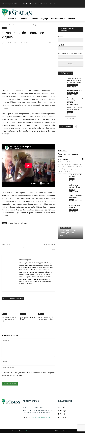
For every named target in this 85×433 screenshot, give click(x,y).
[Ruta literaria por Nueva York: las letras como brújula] (10, 309)
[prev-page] (3, 326)
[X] (22, 48)
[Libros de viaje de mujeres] (62, 92)
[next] (81, 126)
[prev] (77, 126)
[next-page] (6, 326)
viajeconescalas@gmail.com (40, 417)
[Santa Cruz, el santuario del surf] (28, 309)
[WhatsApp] (33, 48)
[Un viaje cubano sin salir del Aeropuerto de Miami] (46, 309)
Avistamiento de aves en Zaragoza (14, 247)
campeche (18, 223)
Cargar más (70, 118)
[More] (53, 48)
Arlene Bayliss (8, 43)
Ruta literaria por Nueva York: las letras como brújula (9, 319)
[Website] (28, 287)
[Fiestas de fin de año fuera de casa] (62, 198)
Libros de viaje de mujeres (75, 90)
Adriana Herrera (72, 104)
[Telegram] (48, 48)
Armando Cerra (72, 94)
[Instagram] (82, 4)
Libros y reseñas (72, 85)
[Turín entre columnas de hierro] (70, 142)
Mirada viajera (63, 150)
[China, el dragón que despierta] (62, 176)
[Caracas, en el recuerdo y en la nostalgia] (62, 99)
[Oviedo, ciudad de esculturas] (62, 207)
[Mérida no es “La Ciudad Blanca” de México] (62, 109)
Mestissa (28, 431)
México (26, 223)
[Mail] (24, 287)
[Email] (43, 48)
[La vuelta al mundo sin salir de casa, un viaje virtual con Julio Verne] (62, 80)
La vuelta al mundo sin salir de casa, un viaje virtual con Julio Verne (74, 80)
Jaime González (72, 114)
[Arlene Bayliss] (10, 273)
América (10, 223)
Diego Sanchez (63, 159)
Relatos (9, 25)
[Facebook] (79, 4)
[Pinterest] (27, 48)
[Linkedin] (38, 48)
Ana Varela (72, 211)
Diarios (70, 102)
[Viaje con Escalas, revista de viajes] (17, 12)
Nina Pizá (78, 200)
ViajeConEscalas (74, 181)
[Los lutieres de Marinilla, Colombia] (62, 187)
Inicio (3, 25)
